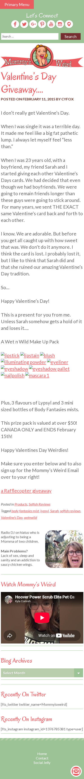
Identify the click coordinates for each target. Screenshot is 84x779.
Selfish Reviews (39, 504)
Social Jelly (42, 762)
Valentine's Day (12, 517)
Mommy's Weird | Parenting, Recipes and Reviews (42, 56)
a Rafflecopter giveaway (26, 490)
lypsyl (44, 511)
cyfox (67, 99)
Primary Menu (16, 4)
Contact (42, 758)
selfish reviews (70, 511)
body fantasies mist (25, 511)
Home (42, 753)
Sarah (54, 511)
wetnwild (30, 517)
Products (21, 504)
